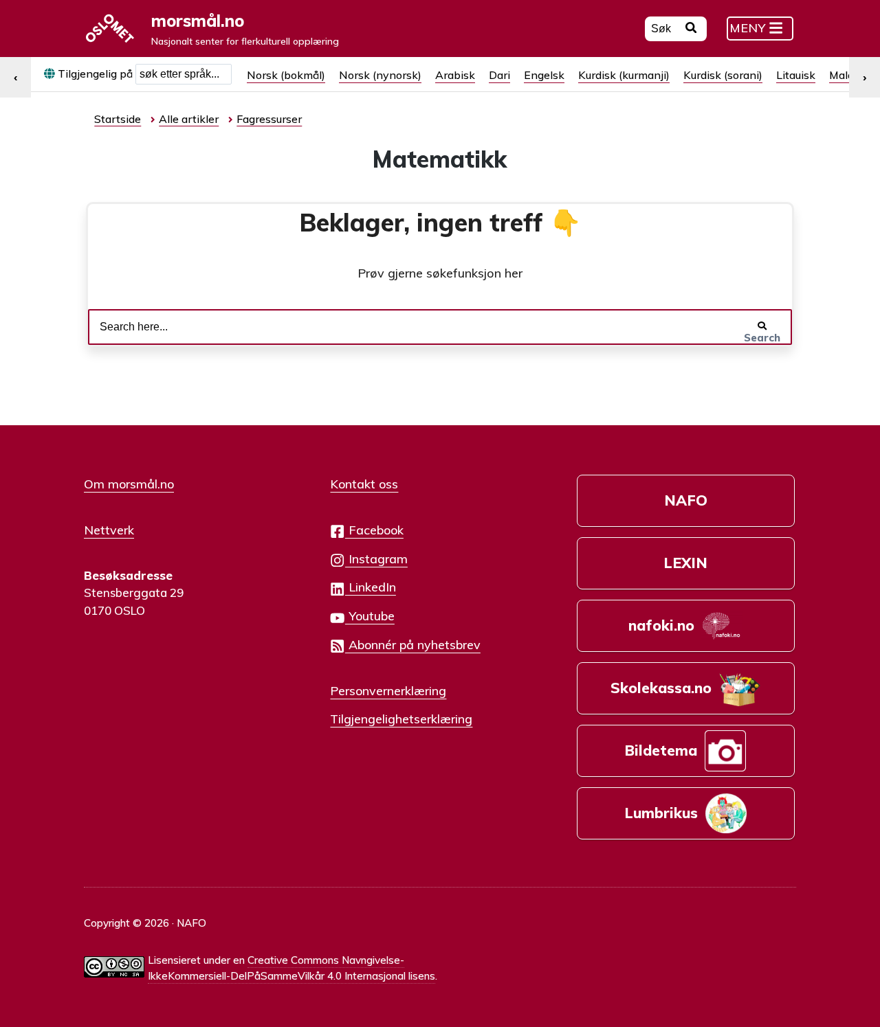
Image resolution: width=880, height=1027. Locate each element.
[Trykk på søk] (691, 29)
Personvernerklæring (388, 690)
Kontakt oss (364, 483)
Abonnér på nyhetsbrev (413, 644)
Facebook (374, 529)
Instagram (376, 558)
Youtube (370, 615)
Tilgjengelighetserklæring (401, 718)
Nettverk (109, 529)
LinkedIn (370, 586)
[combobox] (183, 74)
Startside (117, 119)
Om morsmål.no (129, 483)
